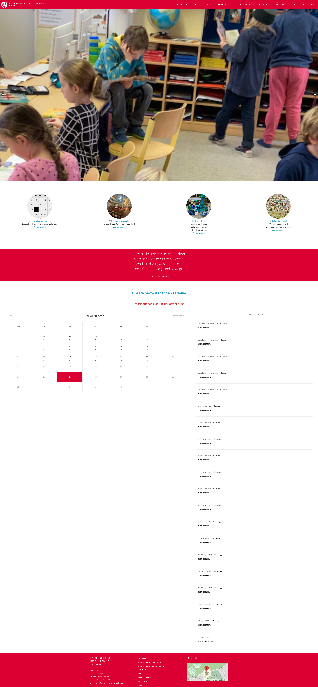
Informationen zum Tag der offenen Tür (159, 303)
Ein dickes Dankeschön (278, 221)
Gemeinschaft (224, 5)
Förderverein (246, 5)
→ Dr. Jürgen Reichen (159, 276)
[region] (159, 95)
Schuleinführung (206, 642)
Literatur (308, 5)
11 (44, 357)
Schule (197, 5)
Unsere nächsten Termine (40, 221)
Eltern (263, 5)
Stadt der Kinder (199, 221)
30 (96, 337)
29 (70, 337)
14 (121, 357)
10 (18, 357)
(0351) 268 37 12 (104, 676)
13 (96, 357)
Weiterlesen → (39, 227)
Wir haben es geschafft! (119, 221)
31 (121, 337)
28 (44, 337)
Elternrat (142, 682)
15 (147, 357)
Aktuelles (181, 5)
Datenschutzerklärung (149, 662)
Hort (294, 5)
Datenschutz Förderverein (151, 666)
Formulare (279, 5)
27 (18, 337)
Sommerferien (204, 328)
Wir (208, 5)
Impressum (143, 658)
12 (70, 357)
